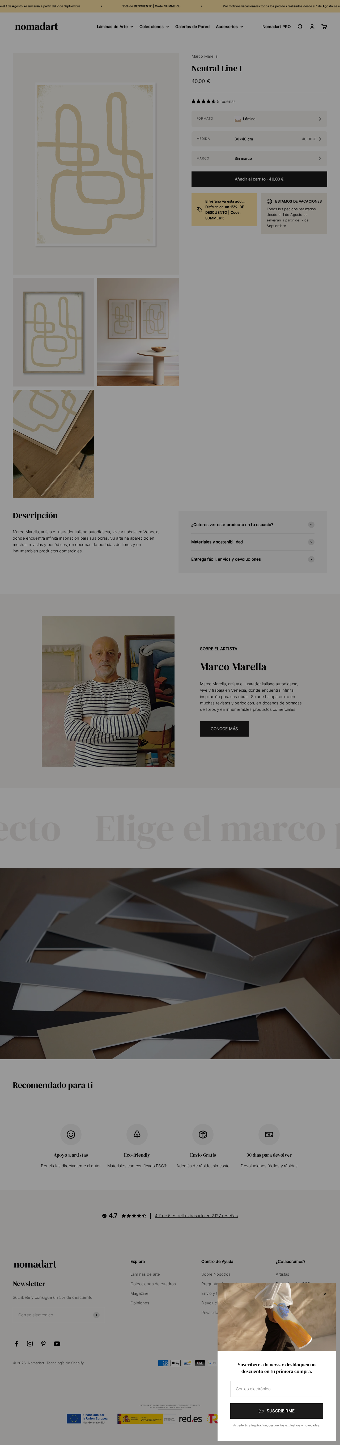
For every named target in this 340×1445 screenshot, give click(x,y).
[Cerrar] (324, 1294)
